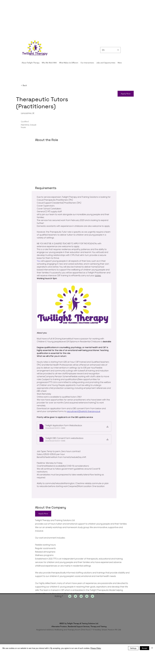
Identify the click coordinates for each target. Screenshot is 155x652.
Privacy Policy (95, 648)
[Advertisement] (72, 17)
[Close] (152, 648)
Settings (133, 648)
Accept (144, 648)
